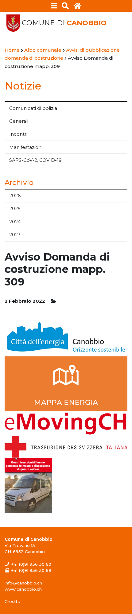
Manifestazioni (25, 147)
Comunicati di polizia (33, 108)
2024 (15, 222)
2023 (15, 234)
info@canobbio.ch (23, 582)
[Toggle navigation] (54, 5)
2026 (15, 195)
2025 (15, 208)
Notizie (23, 85)
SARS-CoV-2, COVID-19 (35, 160)
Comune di (64, 23)
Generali (18, 121)
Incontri (18, 134)
